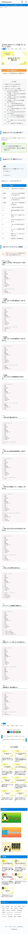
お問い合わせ (20, 926)
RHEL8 (16, 48)
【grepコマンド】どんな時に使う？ (13, 84)
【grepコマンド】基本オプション (12, 86)
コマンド (24, 48)
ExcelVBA (7, 906)
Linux (4, 48)
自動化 (15, 916)
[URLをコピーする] (19, 732)
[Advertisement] (14, 23)
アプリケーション (10, 912)
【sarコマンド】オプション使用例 (13, 88)
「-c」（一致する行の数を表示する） (15, 103)
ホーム (6, 926)
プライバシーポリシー (13, 926)
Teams (11, 908)
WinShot (3, 912)
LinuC (12, 906)
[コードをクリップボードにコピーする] (25, 271)
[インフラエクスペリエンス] (6, 2)
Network (19, 906)
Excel (3, 906)
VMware (3, 910)
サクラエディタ (9, 914)
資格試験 (19, 916)
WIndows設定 (19, 910)
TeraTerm (16, 908)
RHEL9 (20, 48)
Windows (8, 910)
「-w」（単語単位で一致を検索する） (15, 123)
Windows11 (13, 910)
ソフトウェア (4, 916)
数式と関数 (10, 916)
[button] (8, 732)
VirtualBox (21, 908)
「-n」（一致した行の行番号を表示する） (16, 115)
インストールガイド (18, 912)
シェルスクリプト (17, 914)
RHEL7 (12, 48)
